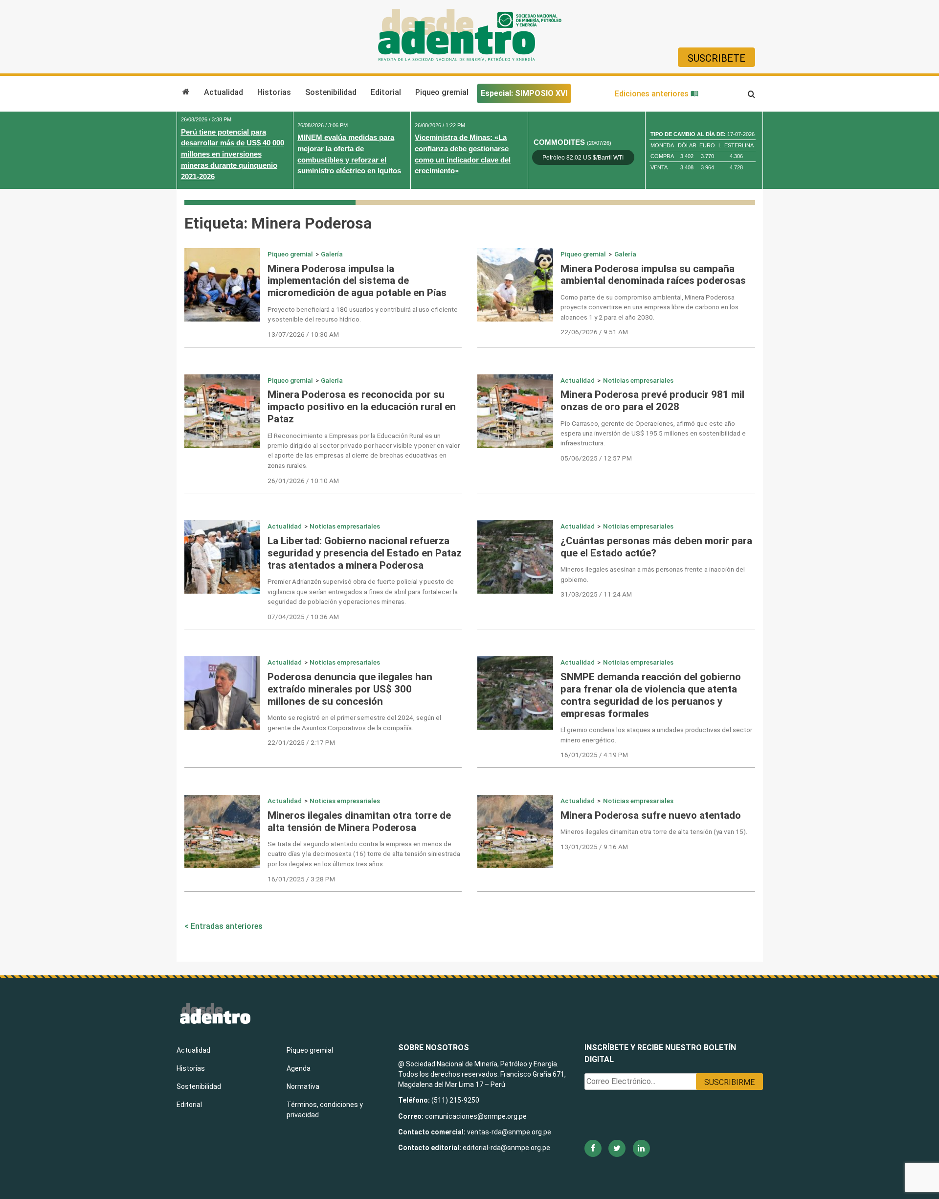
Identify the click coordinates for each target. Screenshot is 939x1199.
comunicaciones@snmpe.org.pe (476, 1116)
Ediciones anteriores (653, 93)
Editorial (386, 92)
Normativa (303, 1086)
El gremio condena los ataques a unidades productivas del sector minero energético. (656, 734)
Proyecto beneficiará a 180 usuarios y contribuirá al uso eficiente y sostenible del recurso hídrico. (363, 314)
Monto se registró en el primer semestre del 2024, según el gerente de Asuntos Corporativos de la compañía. (354, 722)
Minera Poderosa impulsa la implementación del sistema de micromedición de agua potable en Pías (357, 281)
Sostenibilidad (331, 92)
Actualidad (223, 92)
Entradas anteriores (227, 926)
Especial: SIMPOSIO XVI (524, 93)
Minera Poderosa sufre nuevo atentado (650, 815)
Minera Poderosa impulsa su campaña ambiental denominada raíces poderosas (653, 275)
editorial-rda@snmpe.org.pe (506, 1148)
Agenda (299, 1068)
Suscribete (716, 58)
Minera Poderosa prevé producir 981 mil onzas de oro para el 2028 (652, 401)
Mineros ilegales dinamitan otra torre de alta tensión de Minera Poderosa (359, 821)
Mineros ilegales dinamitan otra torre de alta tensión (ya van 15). (653, 831)
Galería (332, 254)
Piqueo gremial (442, 92)
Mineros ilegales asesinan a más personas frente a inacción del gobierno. (652, 574)
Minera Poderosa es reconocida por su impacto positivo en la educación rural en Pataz (362, 407)
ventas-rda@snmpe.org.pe (509, 1132)
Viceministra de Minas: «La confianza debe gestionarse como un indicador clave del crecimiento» (463, 154)
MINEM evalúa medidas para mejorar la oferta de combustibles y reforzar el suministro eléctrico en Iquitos (349, 154)
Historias (274, 92)
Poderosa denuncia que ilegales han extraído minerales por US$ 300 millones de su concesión (350, 689)
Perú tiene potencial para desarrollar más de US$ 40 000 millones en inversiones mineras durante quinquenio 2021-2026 (232, 154)
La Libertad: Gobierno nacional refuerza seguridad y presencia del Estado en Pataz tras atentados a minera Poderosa (365, 553)
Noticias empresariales (638, 380)
